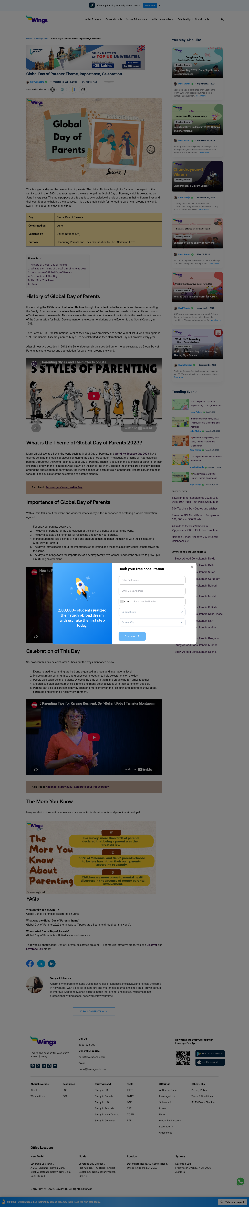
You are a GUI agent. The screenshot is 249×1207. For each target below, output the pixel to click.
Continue (131, 636)
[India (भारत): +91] (122, 602)
